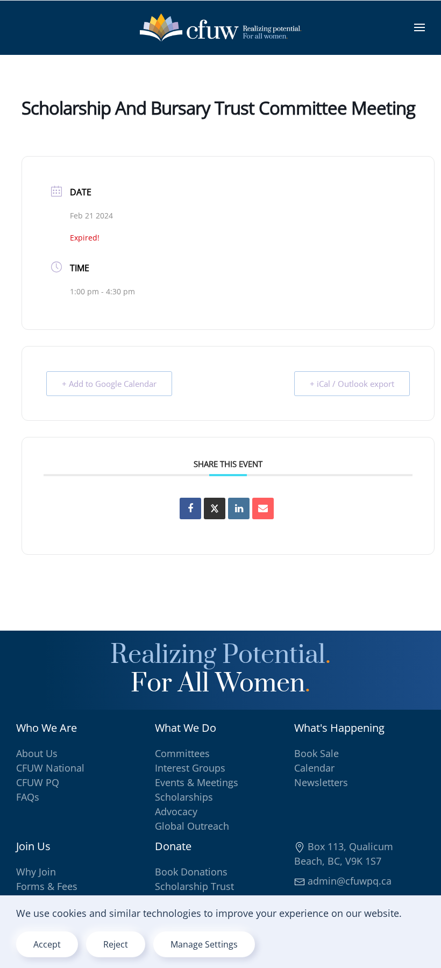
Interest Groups (190, 767)
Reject (115, 944)
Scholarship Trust (194, 886)
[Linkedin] (239, 508)
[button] (419, 27)
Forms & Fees (46, 886)
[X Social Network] (214, 508)
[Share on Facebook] (190, 508)
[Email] (263, 508)
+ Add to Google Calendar (109, 383)
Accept (47, 944)
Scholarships (184, 796)
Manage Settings (204, 944)
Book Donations (191, 871)
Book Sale (316, 753)
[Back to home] (220, 27)
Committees (182, 753)
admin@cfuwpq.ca (348, 880)
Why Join (36, 871)
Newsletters (321, 782)
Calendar (314, 767)
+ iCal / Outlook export (352, 383)
